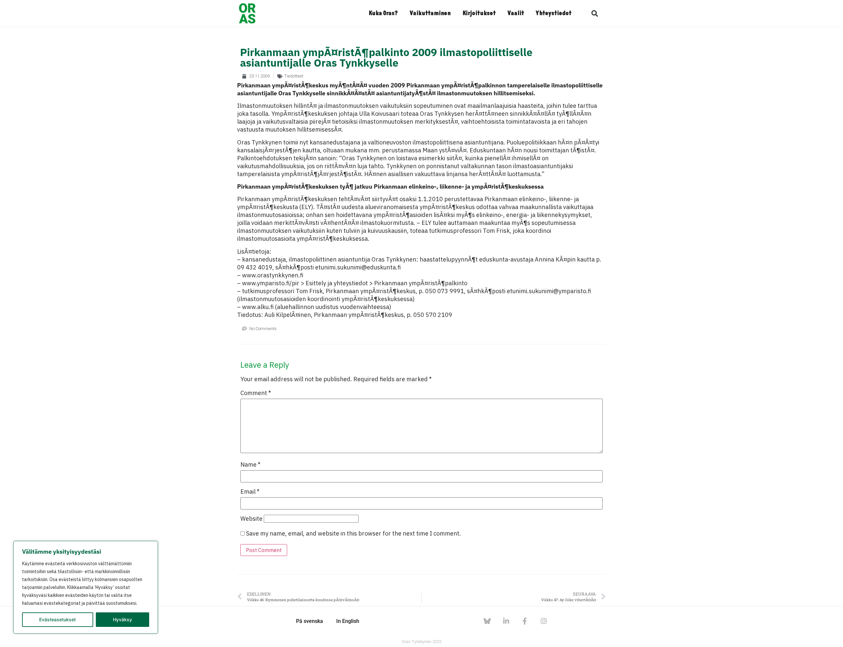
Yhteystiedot (553, 13)
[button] (594, 13)
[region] (85, 587)
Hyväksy (122, 619)
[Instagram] (543, 621)
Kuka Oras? (383, 13)
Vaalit (515, 13)
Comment (255, 393)
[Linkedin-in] (506, 621)
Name (250, 465)
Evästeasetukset (57, 619)
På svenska (309, 621)
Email (249, 492)
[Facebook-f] (524, 621)
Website (251, 519)
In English (347, 621)
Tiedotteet (293, 76)
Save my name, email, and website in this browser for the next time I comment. (353, 534)
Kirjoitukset (479, 13)
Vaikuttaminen (430, 13)
